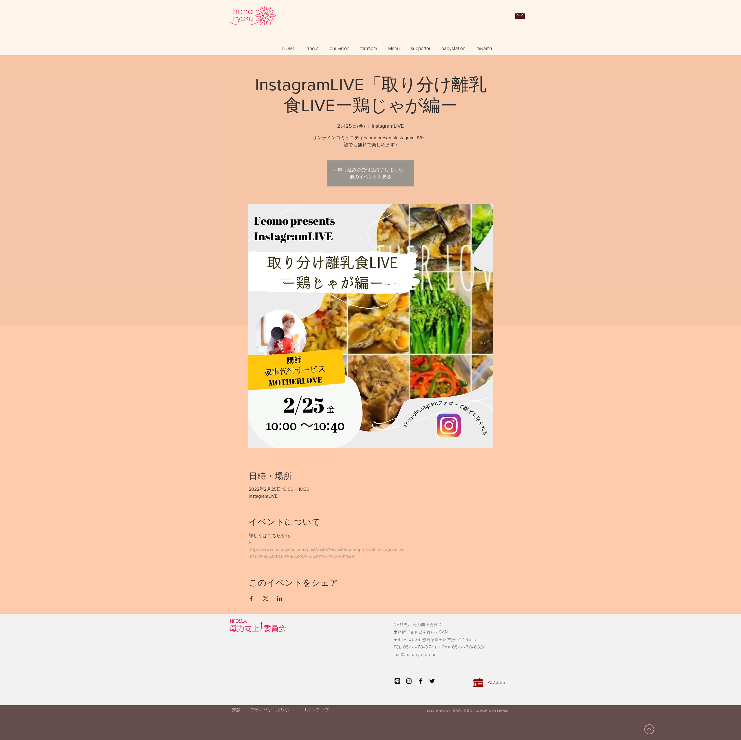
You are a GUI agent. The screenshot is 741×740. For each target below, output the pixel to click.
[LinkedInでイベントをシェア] (280, 598)
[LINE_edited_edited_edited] (397, 681)
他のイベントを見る (370, 176)
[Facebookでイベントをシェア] (251, 598)
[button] (505, 16)
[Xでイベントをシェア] (265, 598)
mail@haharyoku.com (416, 655)
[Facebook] (420, 681)
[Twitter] (432, 681)
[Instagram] (408, 681)
